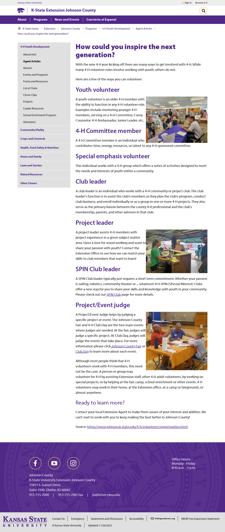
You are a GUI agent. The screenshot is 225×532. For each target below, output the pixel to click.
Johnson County (70, 28)
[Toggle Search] (203, 11)
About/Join (29, 54)
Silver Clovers (28, 183)
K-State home (30, 28)
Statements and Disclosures (107, 518)
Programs (91, 28)
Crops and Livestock (32, 138)
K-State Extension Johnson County (63, 10)
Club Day (82, 351)
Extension (49, 28)
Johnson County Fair (126, 346)
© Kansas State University (67, 525)
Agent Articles (144, 28)
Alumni (27, 68)
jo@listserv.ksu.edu (106, 495)
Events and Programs (35, 74)
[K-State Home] (21, 10)
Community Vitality (32, 130)
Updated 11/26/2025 (100, 525)
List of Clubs (30, 88)
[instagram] (73, 463)
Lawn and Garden (31, 165)
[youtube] (54, 463)
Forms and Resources (35, 81)
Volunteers (29, 122)
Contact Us (58, 518)
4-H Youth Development (116, 28)
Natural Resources (31, 174)
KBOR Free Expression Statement (200, 518)
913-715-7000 (39, 495)
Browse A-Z (201, 2)
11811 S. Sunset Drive (44, 485)
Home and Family (30, 156)
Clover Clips (30, 95)
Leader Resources (33, 108)
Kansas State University (30, 2)
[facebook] (35, 463)
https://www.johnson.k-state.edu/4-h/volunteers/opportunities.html (137, 427)
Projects (28, 101)
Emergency (77, 518)
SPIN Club (114, 294)
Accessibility (136, 518)
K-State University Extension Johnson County (62, 480)
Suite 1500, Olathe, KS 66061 (49, 490)
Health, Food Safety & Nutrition (39, 147)
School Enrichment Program (39, 115)
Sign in (188, 2)
